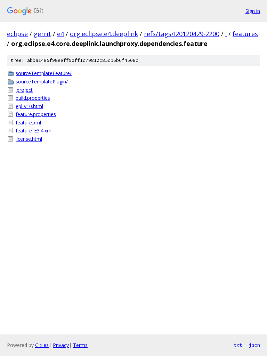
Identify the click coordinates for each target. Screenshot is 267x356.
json (254, 345)
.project (24, 90)
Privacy (61, 345)
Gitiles (42, 345)
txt (238, 345)
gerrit (42, 34)
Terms (80, 345)
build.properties (33, 98)
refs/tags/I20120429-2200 (181, 34)
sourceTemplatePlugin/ (42, 81)
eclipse (17, 34)
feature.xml (28, 122)
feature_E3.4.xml (34, 130)
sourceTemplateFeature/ (44, 73)
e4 (60, 34)
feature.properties (36, 114)
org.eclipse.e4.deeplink (104, 34)
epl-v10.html (29, 106)
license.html (29, 139)
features (245, 34)
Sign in (252, 11)
